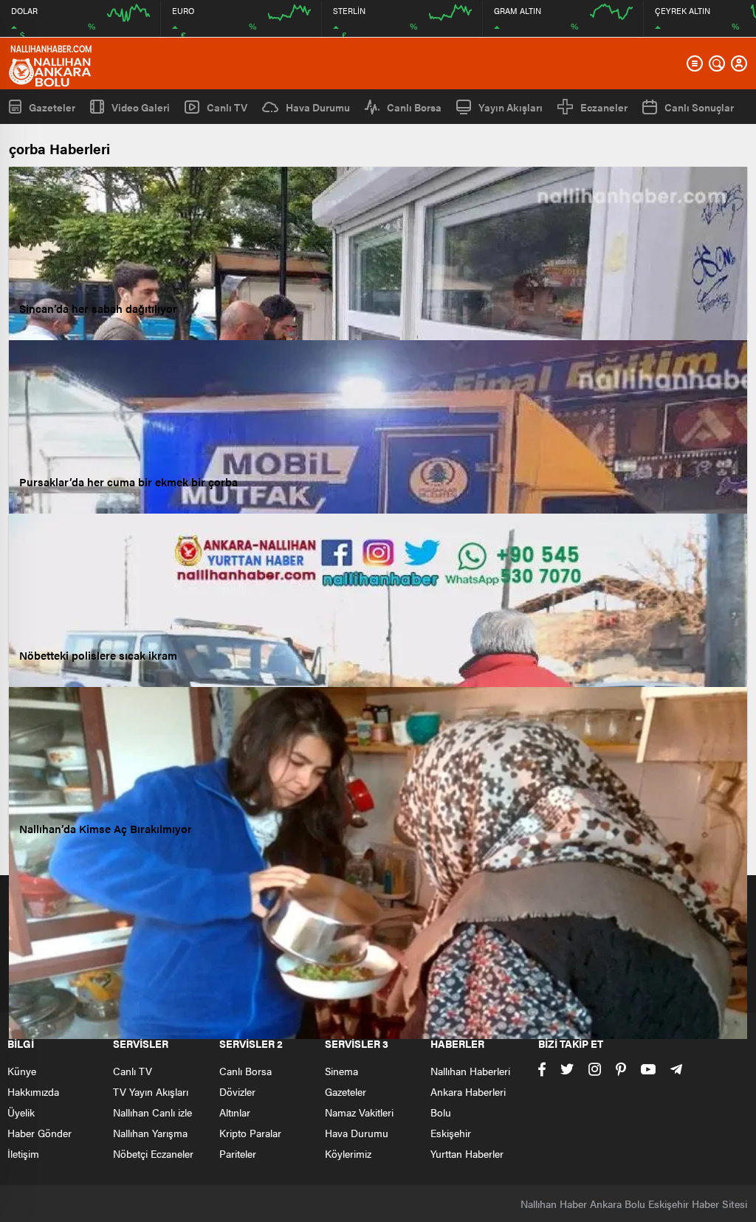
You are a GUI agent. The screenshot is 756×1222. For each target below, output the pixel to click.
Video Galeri (140, 107)
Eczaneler (604, 107)
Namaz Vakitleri (359, 1112)
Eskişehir (450, 1132)
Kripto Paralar (250, 1132)
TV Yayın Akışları (150, 1091)
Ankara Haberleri (468, 1091)
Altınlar (234, 1112)
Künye (21, 1070)
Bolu (440, 1112)
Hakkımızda (33, 1091)
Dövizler (237, 1091)
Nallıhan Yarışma (150, 1132)
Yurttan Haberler (467, 1153)
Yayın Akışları (510, 107)
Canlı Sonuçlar (699, 107)
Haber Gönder (39, 1132)
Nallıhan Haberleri (470, 1070)
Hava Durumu (318, 107)
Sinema (341, 1070)
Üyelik (21, 1112)
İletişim (23, 1153)
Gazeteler (52, 107)
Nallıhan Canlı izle (152, 1112)
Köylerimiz (348, 1153)
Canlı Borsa (414, 107)
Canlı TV (227, 107)
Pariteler (237, 1153)
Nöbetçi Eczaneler (153, 1153)
